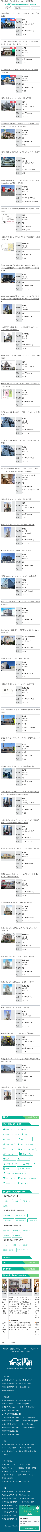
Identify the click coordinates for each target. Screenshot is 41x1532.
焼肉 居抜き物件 (25, 1448)
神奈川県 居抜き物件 (25, 1380)
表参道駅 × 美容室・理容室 (27, 1468)
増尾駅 (24, 48)
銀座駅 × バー (25, 1471)
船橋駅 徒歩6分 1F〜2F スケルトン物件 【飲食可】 (17, 525)
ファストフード (27, 841)
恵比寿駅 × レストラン (9, 1471)
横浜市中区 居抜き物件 (27, 1407)
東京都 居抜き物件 (8, 1380)
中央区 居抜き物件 (25, 1400)
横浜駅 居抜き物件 (25, 1495)
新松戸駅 (16, 1231)
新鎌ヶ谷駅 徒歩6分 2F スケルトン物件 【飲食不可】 (18, 956)
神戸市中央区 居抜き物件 (10, 1427)
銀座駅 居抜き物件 (8, 1505)
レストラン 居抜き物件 (26, 1444)
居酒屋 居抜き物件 (8, 1444)
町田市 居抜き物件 (29, 1417)
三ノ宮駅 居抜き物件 (9, 1515)
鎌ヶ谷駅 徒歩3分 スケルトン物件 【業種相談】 (16, 902)
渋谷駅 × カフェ (25, 1464)
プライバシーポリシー (22, 1349)
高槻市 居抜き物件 (28, 1424)
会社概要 (5, 1349)
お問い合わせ (15, 1351)
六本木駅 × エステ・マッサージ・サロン (15, 1481)
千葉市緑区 (31, 1220)
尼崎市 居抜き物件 (29, 1427)
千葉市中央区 (7, 1215)
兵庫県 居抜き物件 (8, 1390)
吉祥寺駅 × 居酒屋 (8, 1475)
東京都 (5, 1201)
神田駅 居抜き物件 (28, 1502)
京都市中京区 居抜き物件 (10, 1431)
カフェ (24, 784)
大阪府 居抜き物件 (25, 1387)
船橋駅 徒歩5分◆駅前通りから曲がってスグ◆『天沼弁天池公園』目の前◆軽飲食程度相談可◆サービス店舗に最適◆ (20, 298)
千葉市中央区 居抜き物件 (10, 1417)
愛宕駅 (24, 716)
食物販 (24, 145)
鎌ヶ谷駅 (25, 76)
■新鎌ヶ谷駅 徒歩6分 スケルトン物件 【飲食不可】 (18, 684)
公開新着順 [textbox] (18, 8)
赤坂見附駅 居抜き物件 (9, 1502)
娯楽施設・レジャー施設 (30, 201)
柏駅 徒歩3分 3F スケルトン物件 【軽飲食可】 (16, 499)
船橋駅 (24, 305)
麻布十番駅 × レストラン (26, 1475)
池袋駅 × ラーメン (8, 1468)
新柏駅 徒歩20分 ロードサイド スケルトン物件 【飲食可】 (20, 848)
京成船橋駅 (25, 334)
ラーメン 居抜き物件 (9, 1448)
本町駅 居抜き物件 (8, 1512)
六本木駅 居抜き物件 (27, 1498)
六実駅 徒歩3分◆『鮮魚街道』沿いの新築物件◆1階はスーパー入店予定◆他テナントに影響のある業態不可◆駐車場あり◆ (20, 267)
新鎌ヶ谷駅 (25, 243)
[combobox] (22, 7)
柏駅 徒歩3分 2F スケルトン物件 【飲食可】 (15, 1087)
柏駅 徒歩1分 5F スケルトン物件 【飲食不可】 (16, 98)
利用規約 (12, 1349)
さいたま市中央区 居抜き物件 (12, 1414)
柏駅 (23, 20)
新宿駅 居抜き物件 (8, 1491)
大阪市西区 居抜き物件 (30, 1421)
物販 (23, 173)
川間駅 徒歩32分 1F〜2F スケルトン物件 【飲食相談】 (19, 576)
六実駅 (24, 274)
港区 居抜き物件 (7, 1404)
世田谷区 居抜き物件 (9, 1407)
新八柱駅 (25, 1231)
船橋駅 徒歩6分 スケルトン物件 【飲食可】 (15, 1007)
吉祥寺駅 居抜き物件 (25, 1505)
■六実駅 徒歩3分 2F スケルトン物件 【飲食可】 (16, 550)
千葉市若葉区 (20, 1220)
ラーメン (6, 1245)
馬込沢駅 (25, 130)
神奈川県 (16, 1201)
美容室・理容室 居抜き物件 (28, 1451)
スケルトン (25, 62)
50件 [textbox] (33, 8)
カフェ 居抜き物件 (8, 1451)
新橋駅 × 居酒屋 (7, 1478)
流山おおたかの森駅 (28, 475)
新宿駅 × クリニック (9, 1464)
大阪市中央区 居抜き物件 (10, 1421)
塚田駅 (24, 881)
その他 (24, 34)
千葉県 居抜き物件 (8, 1383)
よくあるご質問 (25, 1351)
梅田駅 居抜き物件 (8, 1508)
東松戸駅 (6, 1235)
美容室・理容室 (8, 1250)
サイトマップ (34, 1349)
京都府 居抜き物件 (8, 1387)
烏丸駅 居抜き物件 (8, 1519)
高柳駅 (24, 1065)
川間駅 (24, 580)
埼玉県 (5, 1206)
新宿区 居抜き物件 (8, 1400)
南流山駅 (6, 1231)
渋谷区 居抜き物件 (23, 1404)
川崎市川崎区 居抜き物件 (10, 1410)
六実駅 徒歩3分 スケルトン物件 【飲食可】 (15, 658)
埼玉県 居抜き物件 (25, 1383)
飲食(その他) (26, 230)
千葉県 (25, 1201)
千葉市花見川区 (20, 1215)
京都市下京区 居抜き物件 (10, 1434)
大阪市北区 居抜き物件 (9, 1424)
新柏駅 (24, 608)
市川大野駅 (16, 1235)
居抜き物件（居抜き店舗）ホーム (12, 1)
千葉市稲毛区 (7, 1220)
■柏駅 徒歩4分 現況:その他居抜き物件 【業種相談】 (18, 1033)
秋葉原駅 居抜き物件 (9, 1498)
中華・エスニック (22, 1250)
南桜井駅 (25, 187)
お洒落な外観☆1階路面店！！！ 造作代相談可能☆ (17, 766)
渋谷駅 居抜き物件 (25, 1491)
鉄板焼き (25, 1245)
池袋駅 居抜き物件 (8, 1495)
